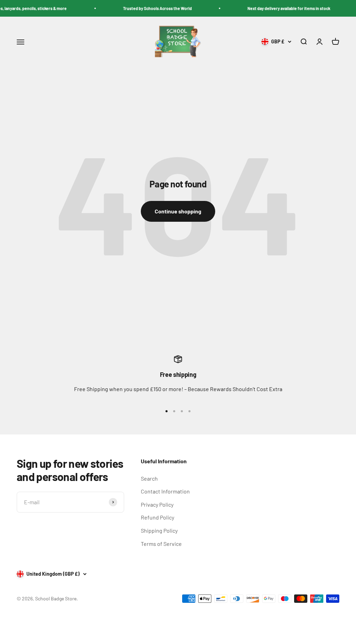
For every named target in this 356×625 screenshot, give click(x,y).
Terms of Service (161, 543)
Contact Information (165, 491)
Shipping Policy (159, 530)
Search (149, 478)
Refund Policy (157, 517)
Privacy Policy (157, 504)
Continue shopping (178, 211)
